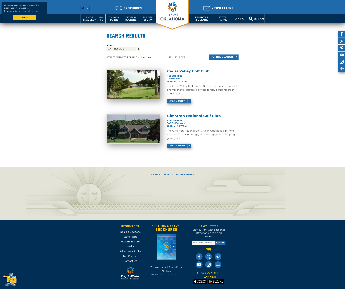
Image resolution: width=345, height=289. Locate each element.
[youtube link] (199, 264)
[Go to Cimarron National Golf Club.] (133, 129)
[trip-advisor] (341, 68)
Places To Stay (147, 18)
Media (130, 246)
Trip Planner (130, 256)
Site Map (166, 271)
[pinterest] (341, 48)
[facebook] (341, 34)
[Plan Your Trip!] (10, 279)
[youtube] (341, 55)
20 (144, 57)
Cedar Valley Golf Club (188, 71)
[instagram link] (208, 264)
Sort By (111, 45)
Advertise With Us (130, 251)
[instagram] (341, 61)
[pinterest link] (218, 256)
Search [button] (258, 18)
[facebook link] (199, 256)
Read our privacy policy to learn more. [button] (22, 11)
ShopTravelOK (89, 18)
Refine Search (222, 56)
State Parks (222, 18)
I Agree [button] (24, 17)
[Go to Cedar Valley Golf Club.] (133, 84)
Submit (220, 243)
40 (149, 57)
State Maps (130, 236)
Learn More (177, 101)
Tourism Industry (130, 241)
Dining (239, 18)
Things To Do (114, 18)
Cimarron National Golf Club (194, 116)
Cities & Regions (131, 18)
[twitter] (341, 41)
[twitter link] (208, 256)
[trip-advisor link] (218, 264)
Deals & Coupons (130, 231)
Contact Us (130, 261)
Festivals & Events (201, 18)
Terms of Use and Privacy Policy (166, 267)
